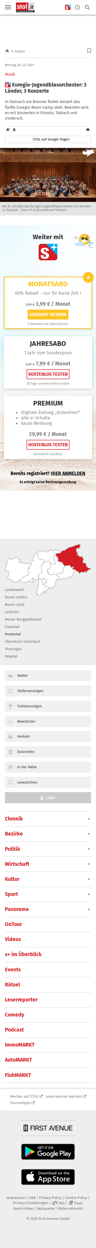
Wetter (22, 675)
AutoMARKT (18, 1060)
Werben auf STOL (24, 1096)
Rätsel (12, 984)
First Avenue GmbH (54, 1218)
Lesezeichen (27, 782)
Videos (13, 939)
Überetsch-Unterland (22, 641)
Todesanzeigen (29, 706)
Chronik (14, 819)
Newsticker (26, 721)
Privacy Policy (50, 1197)
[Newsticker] (77, 7)
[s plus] (68, 7)
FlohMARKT (18, 1075)
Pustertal (12, 634)
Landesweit (14, 590)
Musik (10, 74)
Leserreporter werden (63, 1096)
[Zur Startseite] (7, 51)
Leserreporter (21, 1000)
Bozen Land (14, 604)
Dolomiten (26, 751)
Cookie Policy (76, 1197)
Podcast (14, 1030)
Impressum (16, 1197)
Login (50, 797)
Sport (11, 894)
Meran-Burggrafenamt (23, 619)
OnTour (13, 924)
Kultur (20, 51)
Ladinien (12, 612)
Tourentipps (20, 1103)
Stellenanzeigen (30, 691)
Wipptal (11, 656)
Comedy (14, 1015)
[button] (89, 50)
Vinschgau (13, 649)
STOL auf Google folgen (51, 139)
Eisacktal (12, 626)
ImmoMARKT (19, 1045)
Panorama (17, 909)
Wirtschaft (17, 864)
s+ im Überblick (23, 954)
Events (13, 969)
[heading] (48, 88)
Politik (12, 849)
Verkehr (23, 736)
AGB (32, 1197)
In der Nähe (27, 767)
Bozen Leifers (16, 597)
